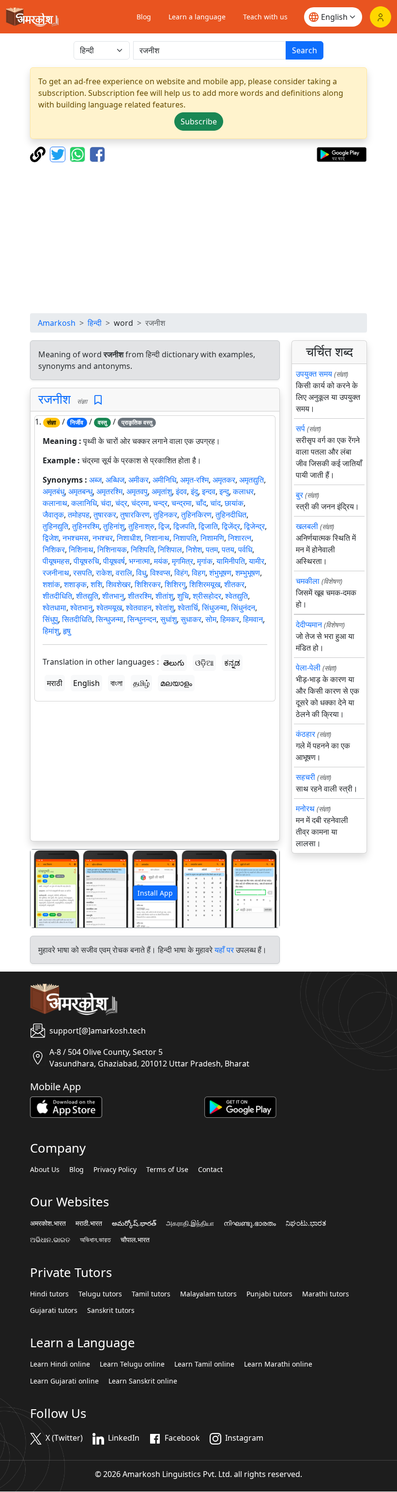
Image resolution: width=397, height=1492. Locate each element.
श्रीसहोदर (207, 596)
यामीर (256, 561)
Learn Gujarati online (64, 1381)
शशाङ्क (75, 584)
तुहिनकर (165, 514)
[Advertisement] (198, 237)
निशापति (185, 538)
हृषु (67, 630)
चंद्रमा (140, 503)
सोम (210, 619)
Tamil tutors (151, 1294)
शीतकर (234, 584)
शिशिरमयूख (204, 584)
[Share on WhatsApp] (79, 153)
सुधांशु (168, 619)
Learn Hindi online (60, 1364)
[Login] (380, 17)
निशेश (194, 549)
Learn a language (197, 16)
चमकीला (308, 581)
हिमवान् (253, 619)
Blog (144, 16)
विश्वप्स (160, 572)
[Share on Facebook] (97, 153)
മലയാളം (176, 683)
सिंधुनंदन (243, 607)
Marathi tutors (325, 1294)
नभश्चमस (75, 538)
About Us (45, 1170)
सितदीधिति (77, 619)
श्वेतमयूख (109, 607)
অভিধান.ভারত (95, 1240)
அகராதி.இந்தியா (190, 1223)
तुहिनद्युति (55, 526)
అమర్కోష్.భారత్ (134, 1223)
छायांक (234, 503)
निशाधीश (129, 538)
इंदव (181, 491)
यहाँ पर (224, 949)
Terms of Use (167, 1170)
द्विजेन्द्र (254, 526)
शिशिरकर (148, 584)
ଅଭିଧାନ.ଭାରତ (50, 1240)
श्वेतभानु (81, 607)
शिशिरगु (175, 584)
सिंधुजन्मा (214, 607)
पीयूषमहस (56, 561)
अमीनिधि (164, 479)
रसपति (82, 572)
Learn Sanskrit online (142, 1381)
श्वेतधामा (54, 607)
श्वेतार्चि (188, 607)
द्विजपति (184, 526)
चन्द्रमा (181, 503)
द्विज (163, 526)
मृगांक (205, 561)
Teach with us (265, 16)
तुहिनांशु (113, 526)
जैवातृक (53, 514)
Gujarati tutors (53, 1310)
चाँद (201, 503)
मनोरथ (305, 808)
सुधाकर (191, 619)
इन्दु (224, 491)
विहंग (181, 572)
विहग (198, 572)
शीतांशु (164, 596)
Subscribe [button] (199, 121)
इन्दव (208, 491)
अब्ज (95, 479)
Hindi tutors (49, 1294)
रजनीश (54, 399)
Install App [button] (155, 893)
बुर (299, 494)
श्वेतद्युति (236, 596)
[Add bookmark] (98, 400)
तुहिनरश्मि (85, 526)
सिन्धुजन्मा (109, 619)
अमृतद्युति (251, 479)
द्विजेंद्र (231, 526)
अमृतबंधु (53, 491)
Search (304, 50)
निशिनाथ (81, 549)
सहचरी (305, 777)
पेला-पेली (308, 667)
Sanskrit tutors (111, 1310)
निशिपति (142, 549)
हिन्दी (95, 323)
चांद (215, 503)
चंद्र (121, 503)
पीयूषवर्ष (114, 561)
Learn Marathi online (278, 1364)
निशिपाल (170, 549)
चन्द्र (160, 503)
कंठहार (305, 734)
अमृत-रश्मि (194, 479)
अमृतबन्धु (80, 491)
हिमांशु (51, 630)
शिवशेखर (118, 584)
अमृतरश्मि (109, 491)
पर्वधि (245, 549)
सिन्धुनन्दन (141, 619)
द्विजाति (208, 526)
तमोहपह (79, 514)
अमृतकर (224, 479)
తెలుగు (173, 662)
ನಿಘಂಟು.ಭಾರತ (306, 1223)
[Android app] (240, 1106)
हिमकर (229, 619)
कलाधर (243, 491)
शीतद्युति (87, 596)
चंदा (106, 503)
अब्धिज (115, 479)
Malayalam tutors (208, 1294)
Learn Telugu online (132, 1364)
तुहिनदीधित (230, 514)
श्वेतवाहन (139, 607)
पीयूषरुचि (86, 561)
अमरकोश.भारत (48, 1223)
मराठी (54, 683)
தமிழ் (141, 683)
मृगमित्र (182, 561)
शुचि (183, 596)
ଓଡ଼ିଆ (204, 662)
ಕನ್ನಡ (232, 662)
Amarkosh (57, 323)
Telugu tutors (100, 1294)
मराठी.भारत (89, 1223)
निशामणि (212, 538)
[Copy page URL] (39, 153)
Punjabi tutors (269, 1294)
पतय (228, 549)
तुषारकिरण (135, 514)
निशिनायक (112, 549)
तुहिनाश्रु (141, 526)
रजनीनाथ (56, 572)
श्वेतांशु (164, 607)
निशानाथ (157, 538)
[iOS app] (66, 1106)
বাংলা (116, 683)
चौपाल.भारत (135, 1240)
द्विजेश (51, 538)
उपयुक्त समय (314, 373)
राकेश (104, 572)
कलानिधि (84, 503)
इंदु (194, 491)
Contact (210, 1170)
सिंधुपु (50, 619)
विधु (141, 572)
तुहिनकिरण (196, 514)
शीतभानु (113, 596)
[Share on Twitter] (59, 153)
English (86, 683)
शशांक (51, 584)
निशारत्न (239, 538)
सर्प (300, 428)
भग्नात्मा (139, 561)
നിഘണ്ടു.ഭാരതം (250, 1223)
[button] (49, 889)
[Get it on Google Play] (341, 153)
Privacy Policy (115, 1170)
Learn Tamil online (204, 1364)
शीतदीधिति (57, 596)
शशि (96, 584)
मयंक (161, 561)
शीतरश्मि (140, 596)
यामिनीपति (230, 561)
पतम (212, 549)
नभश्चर (102, 538)
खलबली (307, 526)
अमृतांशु (162, 491)
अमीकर (138, 479)
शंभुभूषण (220, 572)
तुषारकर (104, 514)
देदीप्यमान (309, 624)
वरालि (124, 572)
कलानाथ (55, 503)
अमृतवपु (137, 491)
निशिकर (54, 549)
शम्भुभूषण (247, 572)
